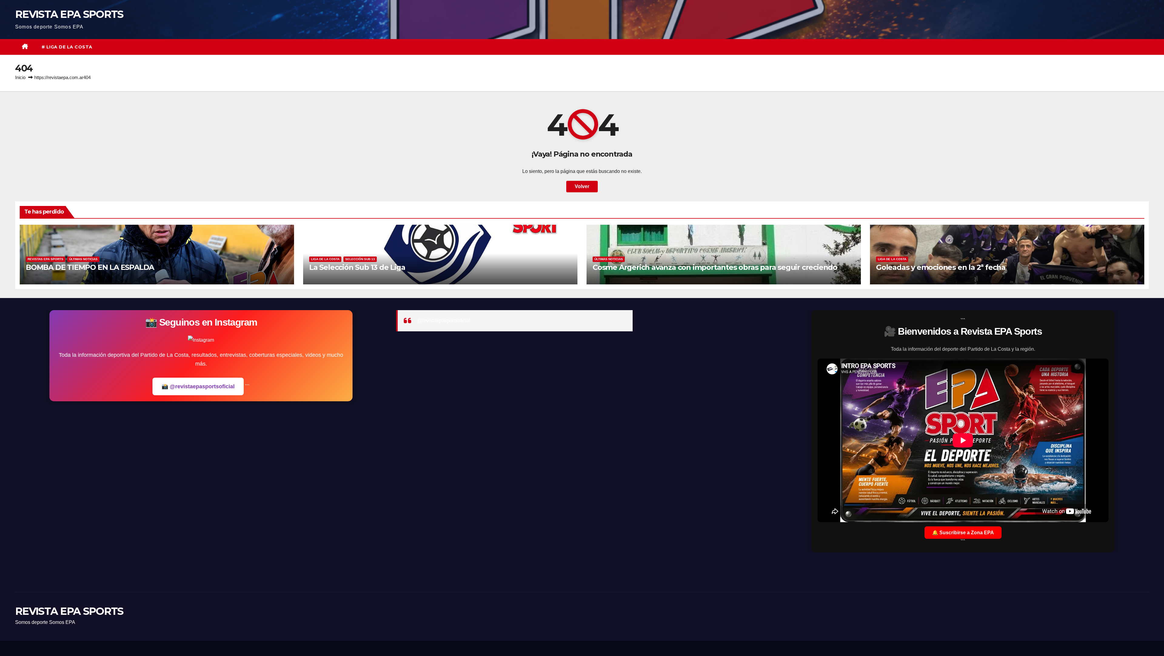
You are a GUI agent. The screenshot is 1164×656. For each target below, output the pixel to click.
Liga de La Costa (325, 259)
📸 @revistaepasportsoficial (198, 386)
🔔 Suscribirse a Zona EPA (963, 532)
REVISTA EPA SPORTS (69, 14)
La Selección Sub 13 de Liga (357, 267)
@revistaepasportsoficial (443, 320)
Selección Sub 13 (360, 259)
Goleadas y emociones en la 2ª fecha (940, 267)
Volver (582, 186)
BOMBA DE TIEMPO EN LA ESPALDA (90, 267)
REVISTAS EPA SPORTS (45, 259)
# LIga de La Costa (67, 47)
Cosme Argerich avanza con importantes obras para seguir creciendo (715, 267)
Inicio (20, 77)
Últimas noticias (83, 259)
